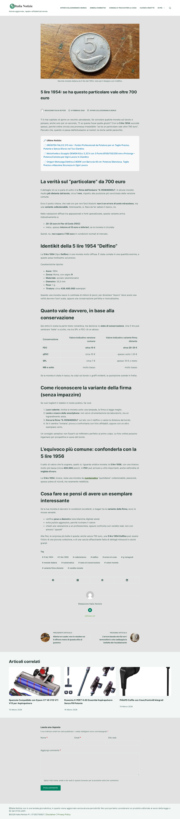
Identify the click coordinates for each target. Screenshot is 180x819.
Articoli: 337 (90, 616)
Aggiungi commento (51, 750)
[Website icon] (90, 610)
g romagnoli (127, 557)
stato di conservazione (89, 562)
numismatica (91, 478)
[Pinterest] (102, 580)
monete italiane (49, 562)
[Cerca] (170, 8)
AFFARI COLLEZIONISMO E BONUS (73, 8)
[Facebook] (53, 580)
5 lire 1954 (47, 557)
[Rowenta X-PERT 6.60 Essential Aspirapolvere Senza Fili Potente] (90, 681)
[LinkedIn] (127, 580)
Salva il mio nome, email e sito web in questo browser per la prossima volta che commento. (81, 780)
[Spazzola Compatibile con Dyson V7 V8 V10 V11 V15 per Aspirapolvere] (34, 681)
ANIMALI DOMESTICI (98, 8)
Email (77, 737)
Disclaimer (51, 814)
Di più (160, 8)
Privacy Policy (63, 814)
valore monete (111, 562)
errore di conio (110, 557)
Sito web (112, 737)
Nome (44, 737)
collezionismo (79, 557)
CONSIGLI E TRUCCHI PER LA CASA (123, 8)
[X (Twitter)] (77, 580)
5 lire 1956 (63, 557)
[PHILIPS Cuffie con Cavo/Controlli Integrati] (145, 681)
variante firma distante (52, 568)
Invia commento (50, 787)
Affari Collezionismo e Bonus (103, 110)
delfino (94, 557)
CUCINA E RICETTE (147, 8)
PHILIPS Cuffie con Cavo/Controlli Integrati (141, 700)
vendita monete (75, 568)
